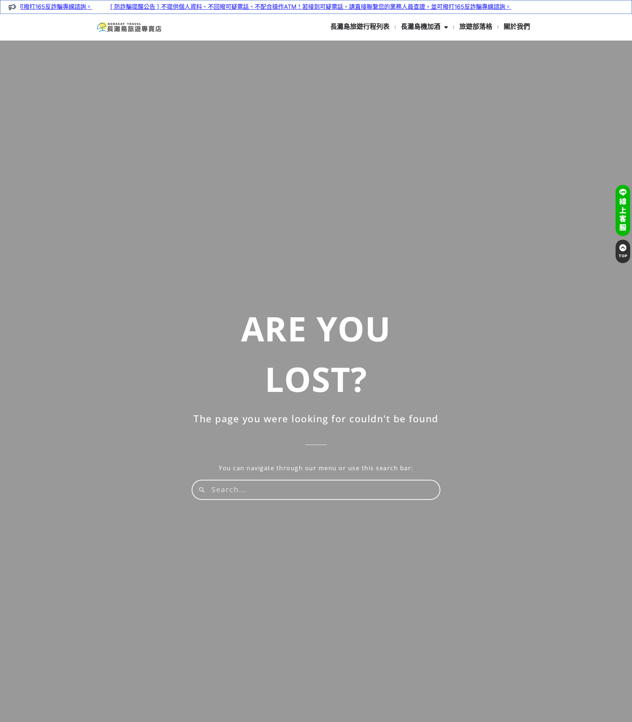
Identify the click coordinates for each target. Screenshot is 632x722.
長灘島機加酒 (420, 26)
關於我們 (517, 26)
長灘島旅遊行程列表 (360, 26)
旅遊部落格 (475, 26)
